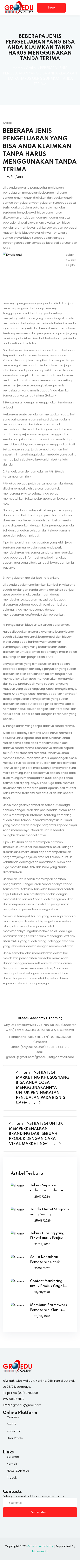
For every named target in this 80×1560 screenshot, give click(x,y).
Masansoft (40, 1551)
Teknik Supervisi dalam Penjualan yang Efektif (49, 1188)
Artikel (31, 68)
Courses (13, 1417)
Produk (12, 1477)
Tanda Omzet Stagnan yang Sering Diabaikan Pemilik (49, 1212)
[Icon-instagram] (20, 1524)
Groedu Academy (40, 1546)
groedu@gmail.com (27, 1405)
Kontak (12, 1464)
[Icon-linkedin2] (12, 1524)
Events (11, 1424)
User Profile (15, 1438)
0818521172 (16, 1399)
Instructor (14, 1431)
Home (18, 68)
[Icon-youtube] (28, 1524)
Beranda (13, 1457)
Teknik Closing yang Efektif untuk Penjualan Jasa (49, 1236)
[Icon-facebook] (4, 1524)
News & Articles (18, 1471)
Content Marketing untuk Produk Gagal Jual (47, 1284)
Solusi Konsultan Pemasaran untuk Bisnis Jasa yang (45, 1260)
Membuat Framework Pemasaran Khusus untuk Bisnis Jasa (48, 1308)
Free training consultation (51, 9)
